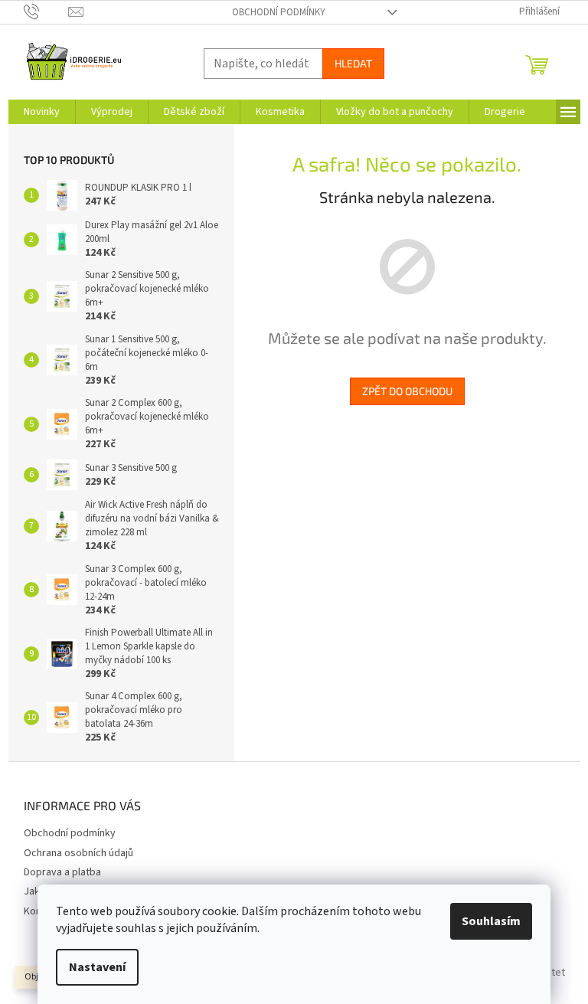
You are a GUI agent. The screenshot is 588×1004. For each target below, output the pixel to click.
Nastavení (97, 967)
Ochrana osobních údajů (78, 853)
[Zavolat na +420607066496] (46, 11)
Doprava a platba (62, 872)
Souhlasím (491, 921)
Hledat (353, 63)
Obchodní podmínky (278, 12)
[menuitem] (41, 112)
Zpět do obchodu (407, 390)
